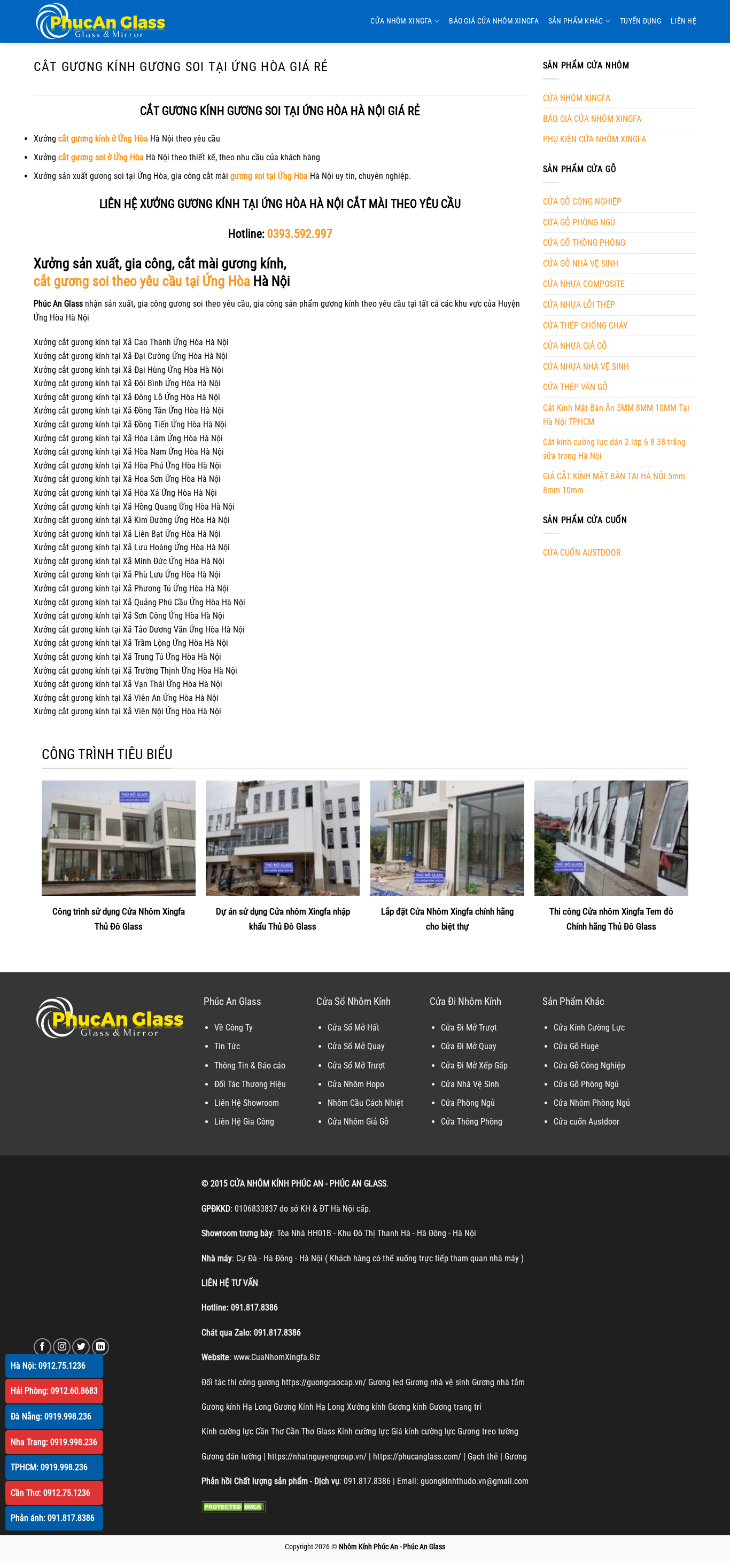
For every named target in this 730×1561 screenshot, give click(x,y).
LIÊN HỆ (683, 21)
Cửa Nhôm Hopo (356, 1084)
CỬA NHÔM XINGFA (401, 21)
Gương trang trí (455, 1407)
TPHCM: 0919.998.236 (49, 1467)
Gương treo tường (487, 1431)
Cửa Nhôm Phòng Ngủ (592, 1103)
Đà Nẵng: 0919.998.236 (51, 1416)
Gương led (385, 1382)
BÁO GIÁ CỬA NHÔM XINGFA (494, 21)
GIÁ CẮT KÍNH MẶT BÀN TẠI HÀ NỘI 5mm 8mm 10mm (614, 483)
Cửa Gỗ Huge (576, 1046)
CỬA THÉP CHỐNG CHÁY (585, 326)
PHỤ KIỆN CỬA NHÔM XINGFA (594, 139)
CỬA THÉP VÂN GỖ (575, 387)
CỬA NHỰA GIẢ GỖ (575, 346)
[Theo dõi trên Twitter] (81, 1347)
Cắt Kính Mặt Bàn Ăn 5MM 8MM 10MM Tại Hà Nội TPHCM (616, 415)
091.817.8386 (254, 1307)
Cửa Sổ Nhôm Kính (353, 1001)
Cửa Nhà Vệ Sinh (470, 1084)
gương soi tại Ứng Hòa (269, 176)
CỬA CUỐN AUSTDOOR (582, 553)
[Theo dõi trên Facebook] (42, 1347)
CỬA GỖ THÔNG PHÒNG (584, 243)
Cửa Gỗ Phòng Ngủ (586, 1084)
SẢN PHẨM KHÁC (575, 21)
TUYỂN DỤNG (640, 21)
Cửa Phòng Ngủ (468, 1103)
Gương (515, 1456)
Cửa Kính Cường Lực (589, 1028)
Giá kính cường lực (423, 1431)
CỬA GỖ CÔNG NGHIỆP (582, 202)
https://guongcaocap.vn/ (324, 1382)
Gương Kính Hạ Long (309, 1407)
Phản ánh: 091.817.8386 (53, 1518)
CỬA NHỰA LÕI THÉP (579, 305)
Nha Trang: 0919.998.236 (54, 1442)
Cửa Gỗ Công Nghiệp (589, 1065)
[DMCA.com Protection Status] (233, 1506)
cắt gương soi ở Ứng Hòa (101, 157)
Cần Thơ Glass (310, 1431)
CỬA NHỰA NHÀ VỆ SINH (586, 367)
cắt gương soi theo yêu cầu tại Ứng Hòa (142, 281)
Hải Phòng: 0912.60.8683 (54, 1391)
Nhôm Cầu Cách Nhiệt (365, 1103)
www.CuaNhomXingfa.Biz (277, 1357)
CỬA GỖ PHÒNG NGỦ (579, 222)
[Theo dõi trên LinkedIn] (101, 1347)
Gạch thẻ (483, 1456)
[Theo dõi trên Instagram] (62, 1347)
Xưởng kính (366, 1407)
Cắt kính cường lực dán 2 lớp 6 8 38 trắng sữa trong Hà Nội (614, 449)
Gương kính (407, 1407)
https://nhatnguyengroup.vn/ (317, 1456)
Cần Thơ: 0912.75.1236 (50, 1493)
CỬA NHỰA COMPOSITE (584, 284)
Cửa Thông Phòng (471, 1122)
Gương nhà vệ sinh (438, 1382)
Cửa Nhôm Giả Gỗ (358, 1122)
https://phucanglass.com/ (417, 1456)
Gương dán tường (231, 1456)
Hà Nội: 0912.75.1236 (48, 1366)
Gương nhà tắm (498, 1382)
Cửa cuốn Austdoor (586, 1122)
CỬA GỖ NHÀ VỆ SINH (580, 264)
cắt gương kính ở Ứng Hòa (103, 139)
